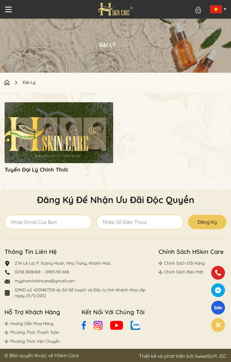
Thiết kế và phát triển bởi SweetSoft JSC (182, 356)
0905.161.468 (57, 272)
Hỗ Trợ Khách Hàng (32, 312)
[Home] (14, 82)
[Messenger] (218, 290)
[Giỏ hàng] (198, 10)
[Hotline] (218, 273)
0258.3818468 (28, 272)
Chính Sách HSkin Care (191, 251)
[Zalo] (218, 308)
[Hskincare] (115, 9)
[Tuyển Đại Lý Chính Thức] (59, 132)
